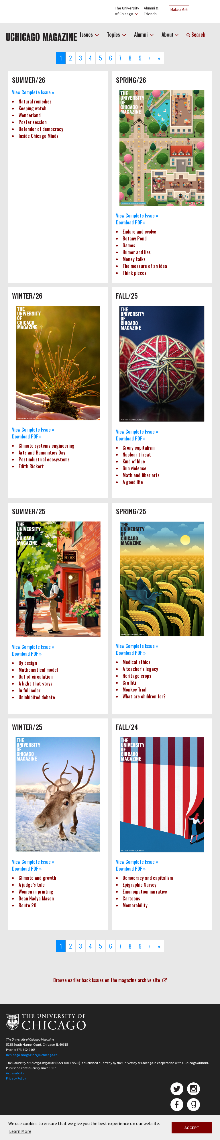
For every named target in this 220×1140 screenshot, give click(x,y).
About (168, 34)
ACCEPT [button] (191, 1127)
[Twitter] (176, 1088)
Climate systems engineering (46, 445)
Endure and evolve (139, 231)
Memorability (135, 905)
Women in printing (36, 891)
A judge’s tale (32, 884)
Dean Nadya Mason (36, 898)
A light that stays (35, 683)
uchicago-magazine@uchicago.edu (33, 1055)
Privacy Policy (16, 1078)
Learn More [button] (20, 1131)
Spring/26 (131, 80)
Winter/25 (27, 727)
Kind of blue (134, 461)
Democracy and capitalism (148, 877)
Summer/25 (28, 511)
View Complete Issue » (33, 92)
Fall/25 (127, 295)
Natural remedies (35, 101)
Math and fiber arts (141, 475)
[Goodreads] (193, 1104)
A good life (133, 482)
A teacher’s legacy (140, 668)
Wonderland (30, 115)
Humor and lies (137, 252)
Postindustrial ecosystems (44, 459)
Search (197, 34)
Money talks (134, 259)
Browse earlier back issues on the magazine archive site (107, 980)
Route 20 (27, 905)
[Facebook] (176, 1104)
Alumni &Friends (151, 10)
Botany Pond (135, 238)
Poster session (33, 122)
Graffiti (129, 682)
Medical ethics (136, 662)
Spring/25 (131, 511)
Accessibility (15, 1073)
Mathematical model (38, 669)
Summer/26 (28, 80)
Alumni (141, 34)
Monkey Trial (134, 689)
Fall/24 (127, 727)
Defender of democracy (41, 129)
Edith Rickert (31, 466)
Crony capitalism (139, 447)
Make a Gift (179, 9)
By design (28, 662)
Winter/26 (27, 295)
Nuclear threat (137, 454)
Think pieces (134, 272)
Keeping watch (32, 108)
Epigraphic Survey (139, 884)
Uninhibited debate (37, 697)
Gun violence (134, 468)
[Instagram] (193, 1088)
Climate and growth (37, 877)
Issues (87, 34)
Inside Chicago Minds (38, 135)
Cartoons (131, 898)
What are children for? (144, 696)
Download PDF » (131, 222)
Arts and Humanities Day (42, 452)
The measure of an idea (145, 266)
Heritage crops (137, 675)
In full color (29, 690)
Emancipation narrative (145, 891)
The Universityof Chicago (127, 10)
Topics (114, 34)
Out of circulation (36, 676)
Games (129, 245)
